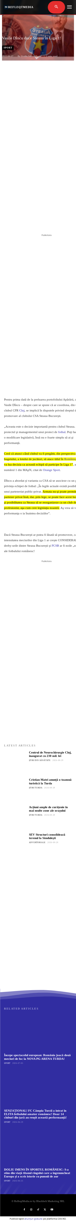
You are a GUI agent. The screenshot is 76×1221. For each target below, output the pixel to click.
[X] (30, 223)
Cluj (22, 410)
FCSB (55, 545)
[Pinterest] (39, 223)
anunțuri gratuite (33, 1218)
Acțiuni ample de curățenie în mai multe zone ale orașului (48, 809)
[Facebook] (21, 223)
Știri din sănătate (40, 760)
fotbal (61, 432)
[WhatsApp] (49, 223)
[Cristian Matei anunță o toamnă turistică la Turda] (15, 789)
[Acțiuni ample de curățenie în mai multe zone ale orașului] (15, 817)
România (70, 459)
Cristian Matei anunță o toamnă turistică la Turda (50, 781)
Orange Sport (51, 470)
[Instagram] (31, 1209)
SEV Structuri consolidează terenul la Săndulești (47, 836)
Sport (8, 47)
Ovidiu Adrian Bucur (31, 56)
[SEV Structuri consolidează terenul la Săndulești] (15, 844)
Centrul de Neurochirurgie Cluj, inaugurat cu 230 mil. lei (50, 754)
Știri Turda (36, 788)
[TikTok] (38, 1209)
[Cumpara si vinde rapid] (38, 949)
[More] (58, 223)
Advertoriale (37, 842)
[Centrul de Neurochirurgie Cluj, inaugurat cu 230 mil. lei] (15, 762)
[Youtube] (51, 1209)
